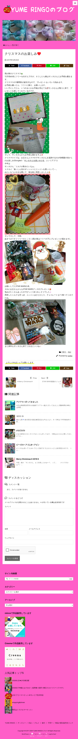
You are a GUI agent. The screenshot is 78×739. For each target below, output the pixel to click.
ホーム (7, 45)
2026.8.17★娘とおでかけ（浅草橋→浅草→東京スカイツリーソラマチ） (38, 688)
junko (70, 356)
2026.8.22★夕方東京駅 (20, 680)
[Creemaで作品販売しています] (15, 657)
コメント (8, 506)
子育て (16, 45)
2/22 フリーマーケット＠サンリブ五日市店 (27, 695)
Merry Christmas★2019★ (27, 459)
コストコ (20, 416)
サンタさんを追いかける (34, 160)
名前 (6, 529)
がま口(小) (20, 430)
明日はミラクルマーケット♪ (22, 710)
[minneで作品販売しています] (15, 627)
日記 (69, 352)
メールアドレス (34, 529)
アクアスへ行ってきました (27, 402)
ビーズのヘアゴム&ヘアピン (27, 445)
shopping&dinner (18, 702)
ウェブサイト (9, 538)
